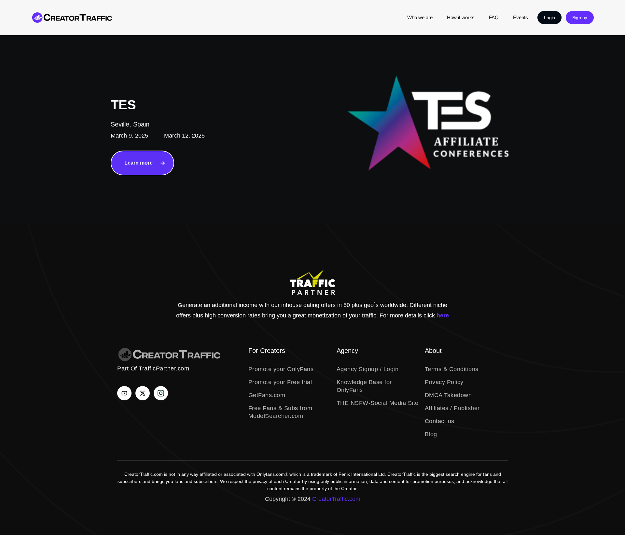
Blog (431, 434)
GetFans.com (266, 395)
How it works (461, 17)
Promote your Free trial (280, 382)
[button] (549, 17)
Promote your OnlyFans (281, 369)
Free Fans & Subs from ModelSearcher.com (280, 412)
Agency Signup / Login (368, 369)
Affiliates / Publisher (452, 408)
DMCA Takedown (448, 395)
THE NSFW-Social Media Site (378, 403)
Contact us (439, 421)
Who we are (420, 17)
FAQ (494, 17)
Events (520, 17)
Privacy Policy (444, 382)
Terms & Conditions (452, 369)
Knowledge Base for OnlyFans (364, 386)
